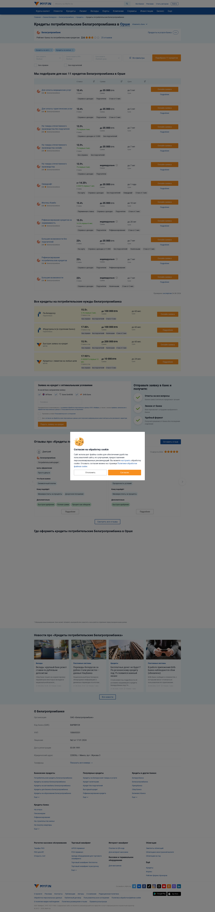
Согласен (124, 472)
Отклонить (90, 472)
